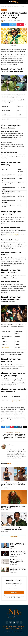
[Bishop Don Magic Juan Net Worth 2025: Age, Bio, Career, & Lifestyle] (14, 36)
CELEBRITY (4, 9)
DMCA (10, 626)
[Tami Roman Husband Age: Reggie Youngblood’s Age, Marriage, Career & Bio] (14, 519)
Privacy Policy (13, 597)
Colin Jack (8, 20)
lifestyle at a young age (12, 234)
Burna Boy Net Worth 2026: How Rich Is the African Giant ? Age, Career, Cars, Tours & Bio (18, 553)
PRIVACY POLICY (10, 628)
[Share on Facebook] (5, 24)
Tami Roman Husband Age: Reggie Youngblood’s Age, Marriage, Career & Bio (12, 528)
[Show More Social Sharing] (25, 24)
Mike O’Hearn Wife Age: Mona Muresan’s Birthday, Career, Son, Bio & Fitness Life (18, 569)
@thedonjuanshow (17, 401)
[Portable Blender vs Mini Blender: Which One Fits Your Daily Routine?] (5, 561)
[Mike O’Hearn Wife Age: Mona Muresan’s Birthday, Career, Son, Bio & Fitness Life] (5, 569)
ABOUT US (5, 626)
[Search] (26, 2)
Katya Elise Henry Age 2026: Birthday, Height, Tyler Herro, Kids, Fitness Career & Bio (13, 484)
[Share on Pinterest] (20, 24)
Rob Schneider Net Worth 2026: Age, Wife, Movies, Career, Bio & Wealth (18, 545)
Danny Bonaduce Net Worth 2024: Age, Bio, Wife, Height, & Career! (20, 436)
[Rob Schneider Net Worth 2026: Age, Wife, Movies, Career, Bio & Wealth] (5, 545)
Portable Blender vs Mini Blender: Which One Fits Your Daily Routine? (17, 561)
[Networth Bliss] (14, 2)
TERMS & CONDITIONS (18, 626)
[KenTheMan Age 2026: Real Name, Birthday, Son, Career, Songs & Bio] (14, 497)
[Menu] (2, 2)
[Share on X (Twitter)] (12, 24)
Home (2, 6)
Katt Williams (5, 347)
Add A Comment (14, 536)
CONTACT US (18, 628)
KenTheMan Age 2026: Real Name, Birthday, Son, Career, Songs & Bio (13, 506)
